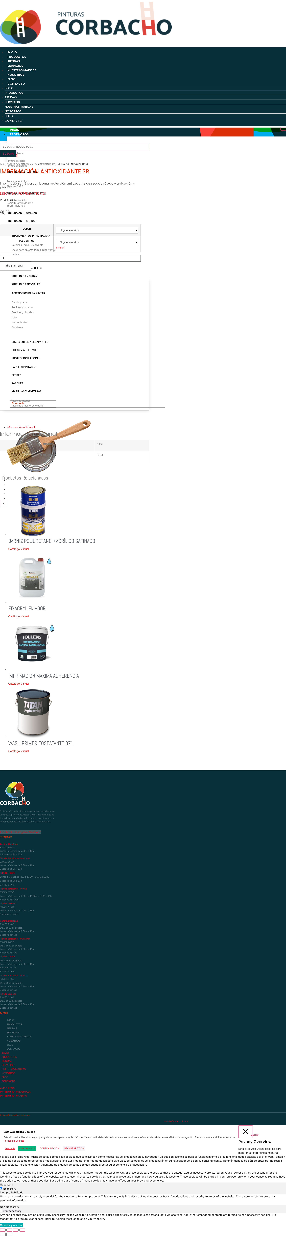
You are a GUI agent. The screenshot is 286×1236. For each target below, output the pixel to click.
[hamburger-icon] (283, 129)
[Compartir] (16, 1230)
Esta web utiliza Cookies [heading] (19, 1131)
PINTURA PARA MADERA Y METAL (22, 163)
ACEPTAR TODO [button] (27, 1148)
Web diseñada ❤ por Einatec (176, 1121)
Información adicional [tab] (21, 427)
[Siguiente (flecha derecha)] (9, 1234)
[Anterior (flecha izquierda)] (3, 1234)
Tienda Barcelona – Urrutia (13, 888)
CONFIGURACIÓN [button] (49, 1148)
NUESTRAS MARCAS (21, 70)
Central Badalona (9, 844)
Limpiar (60, 247)
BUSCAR (8, 153)
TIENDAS (13, 61)
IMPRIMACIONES (47, 163)
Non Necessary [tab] (9, 1207)
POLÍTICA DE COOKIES (13, 1096)
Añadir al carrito (15, 266)
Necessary (9, 1188)
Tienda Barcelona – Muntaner (15, 858)
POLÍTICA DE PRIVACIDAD (15, 1092)
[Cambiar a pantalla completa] (9, 1230)
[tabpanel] (143, 1198)
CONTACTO (16, 83)
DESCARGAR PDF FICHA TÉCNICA (23, 193)
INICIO (12, 52)
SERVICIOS (15, 66)
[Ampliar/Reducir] (3, 1230)
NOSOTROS (15, 75)
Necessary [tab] (6, 1184)
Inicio (2, 163)
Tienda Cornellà (8, 903)
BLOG (11, 79)
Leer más (10, 1148)
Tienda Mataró (7, 872)
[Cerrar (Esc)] (22, 1230)
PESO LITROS (26, 241)
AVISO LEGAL (8, 1088)
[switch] (1, 1211)
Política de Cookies (14, 1140)
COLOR (27, 229)
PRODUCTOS (16, 57)
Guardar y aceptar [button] (11, 1225)
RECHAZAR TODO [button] (74, 1148)
